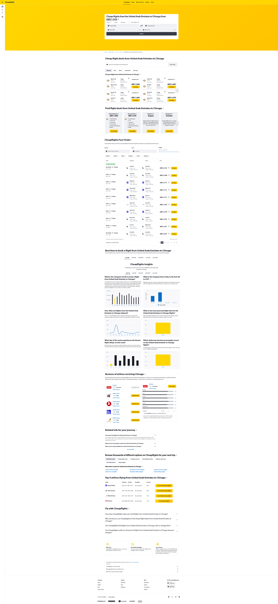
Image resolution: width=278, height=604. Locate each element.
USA (116, 52)
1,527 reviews (116, 422)
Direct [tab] (120, 70)
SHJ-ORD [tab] (127, 257)
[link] (114, 131)
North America (111, 52)
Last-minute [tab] (127, 70)
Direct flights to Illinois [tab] (147, 459)
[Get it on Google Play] (171, 583)
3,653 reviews (116, 389)
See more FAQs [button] (130, 449)
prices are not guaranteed (134, 562)
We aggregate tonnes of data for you (115, 569)
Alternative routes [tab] (110, 459)
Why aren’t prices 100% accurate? (114, 571)
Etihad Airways (116, 418)
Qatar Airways (116, 393)
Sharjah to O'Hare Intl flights (160, 469)
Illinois (120, 52)
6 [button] (174, 242)
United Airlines (116, 409)
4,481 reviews (116, 406)
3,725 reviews (116, 397)
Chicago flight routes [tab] (123, 459)
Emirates (115, 385)
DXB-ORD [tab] (134, 257)
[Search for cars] (2, 9)
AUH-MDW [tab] (155, 257)
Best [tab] (115, 70)
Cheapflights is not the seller (113, 566)
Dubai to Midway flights (159, 471)
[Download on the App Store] (171, 586)
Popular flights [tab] (122, 462)
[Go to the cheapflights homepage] (10, 2)
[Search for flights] (2, 6)
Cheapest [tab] (108, 70)
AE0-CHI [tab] (128, 273)
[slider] (179, 152)
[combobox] (109, 22)
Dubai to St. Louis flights (111, 471)
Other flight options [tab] (111, 462)
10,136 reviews (116, 414)
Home (106, 52)
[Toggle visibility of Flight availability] (162, 305)
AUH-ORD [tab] (148, 257)
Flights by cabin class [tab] (161, 459)
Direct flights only (135, 22)
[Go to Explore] (2, 12)
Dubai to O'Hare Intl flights (111, 469)
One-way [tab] (135, 70)
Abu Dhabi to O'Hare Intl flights (137, 469)
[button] (2, 2)
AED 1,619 (111, 19)
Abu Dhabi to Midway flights (136, 471)
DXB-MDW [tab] (140, 257)
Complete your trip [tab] (135, 459)
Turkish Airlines (116, 401)
